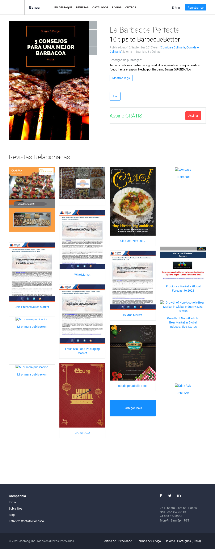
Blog (12, 515)
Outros (130, 7)
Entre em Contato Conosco (26, 521)
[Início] (17, 7)
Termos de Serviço (149, 541)
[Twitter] (170, 496)
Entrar (176, 7)
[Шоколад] (183, 169)
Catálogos (100, 7)
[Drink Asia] (183, 385)
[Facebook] (161, 496)
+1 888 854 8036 (171, 516)
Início (12, 502)
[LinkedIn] (179, 496)
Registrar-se (195, 7)
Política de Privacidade (117, 541)
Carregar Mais (132, 408)
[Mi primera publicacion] (32, 319)
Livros (117, 7)
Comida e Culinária (173, 47)
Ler (115, 96)
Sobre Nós (15, 508)
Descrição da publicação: (126, 60)
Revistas (82, 7)
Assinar (193, 115)
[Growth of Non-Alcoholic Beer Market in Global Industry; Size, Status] (183, 306)
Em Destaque (63, 7)
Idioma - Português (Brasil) (184, 541)
